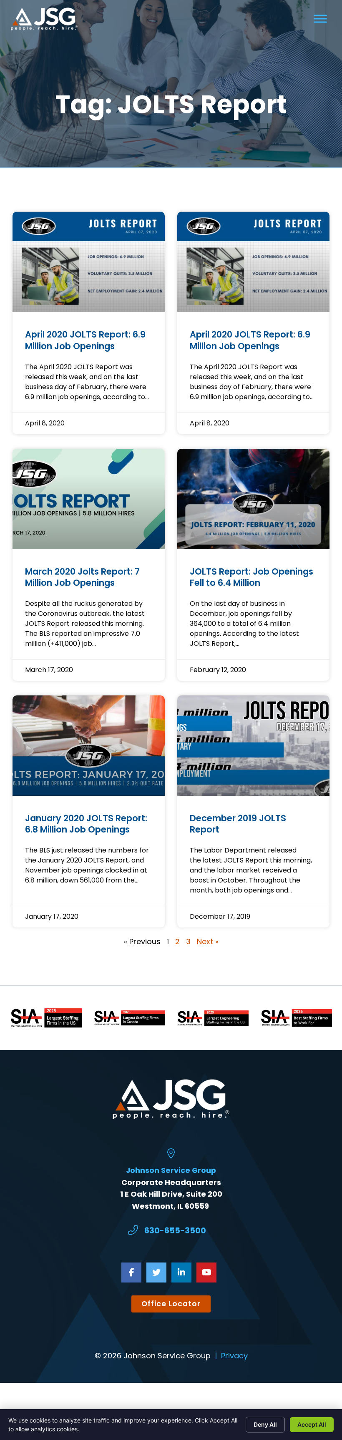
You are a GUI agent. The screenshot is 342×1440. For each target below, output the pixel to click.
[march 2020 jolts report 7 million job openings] (89, 499)
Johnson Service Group (171, 1170)
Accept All (311, 1424)
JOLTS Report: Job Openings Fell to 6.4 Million (251, 577)
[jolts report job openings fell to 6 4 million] (253, 499)
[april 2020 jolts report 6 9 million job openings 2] (89, 262)
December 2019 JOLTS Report (238, 823)
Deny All (265, 1424)
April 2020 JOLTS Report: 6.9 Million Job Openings (85, 340)
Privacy (234, 1355)
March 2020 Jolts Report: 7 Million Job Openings (82, 577)
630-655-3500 (175, 1230)
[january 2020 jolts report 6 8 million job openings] (89, 745)
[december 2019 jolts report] (253, 745)
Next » (208, 941)
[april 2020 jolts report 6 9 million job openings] (253, 262)
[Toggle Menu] (320, 19)
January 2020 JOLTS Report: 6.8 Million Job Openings (86, 823)
